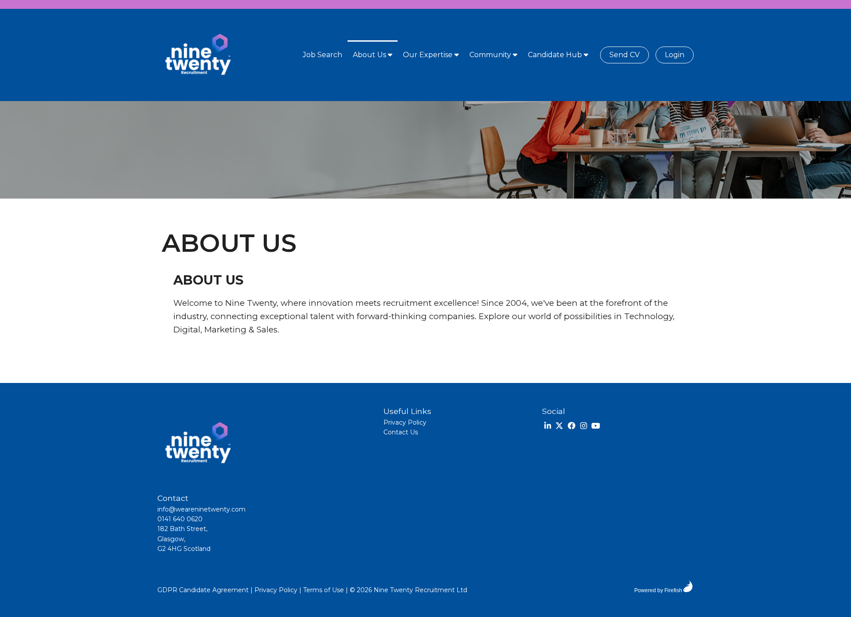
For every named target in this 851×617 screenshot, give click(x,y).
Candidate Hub (556, 55)
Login (674, 55)
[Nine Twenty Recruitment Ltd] (197, 55)
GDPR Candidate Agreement (203, 590)
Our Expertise (428, 55)
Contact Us (400, 432)
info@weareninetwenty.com (201, 509)
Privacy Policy (404, 422)
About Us (370, 55)
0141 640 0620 (180, 519)
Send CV (624, 55)
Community (491, 55)
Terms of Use (323, 590)
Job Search (322, 55)
